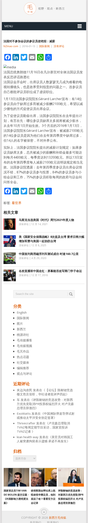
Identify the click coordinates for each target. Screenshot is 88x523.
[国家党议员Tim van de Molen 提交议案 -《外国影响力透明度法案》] (16, 477)
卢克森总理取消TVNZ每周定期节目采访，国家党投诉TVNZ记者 (43, 427)
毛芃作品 (23, 351)
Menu (8, 26)
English (22, 312)
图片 (20, 323)
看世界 (16, 203)
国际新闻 (44, 46)
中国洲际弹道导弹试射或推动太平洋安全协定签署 (45, 415)
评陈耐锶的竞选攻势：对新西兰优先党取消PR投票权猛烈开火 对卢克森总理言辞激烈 (45, 404)
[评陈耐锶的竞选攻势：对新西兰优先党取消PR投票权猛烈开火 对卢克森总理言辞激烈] (71, 477)
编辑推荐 (23, 368)
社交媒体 (23, 362)
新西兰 (21, 329)
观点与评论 (24, 373)
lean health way (27, 437)
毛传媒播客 (24, 340)
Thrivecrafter (26, 423)
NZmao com (10, 46)
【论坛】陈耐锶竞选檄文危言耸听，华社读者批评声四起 (45, 392)
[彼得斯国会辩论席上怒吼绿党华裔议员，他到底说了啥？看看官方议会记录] (43, 477)
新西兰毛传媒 (57, 517)
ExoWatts (24, 413)
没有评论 (59, 46)
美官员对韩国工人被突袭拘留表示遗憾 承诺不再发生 (45, 439)
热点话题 (23, 357)
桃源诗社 (23, 335)
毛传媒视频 (24, 346)
